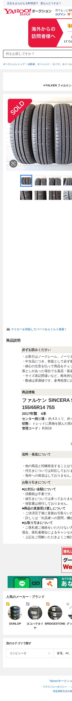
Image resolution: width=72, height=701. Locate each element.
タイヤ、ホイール (62, 64)
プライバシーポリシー (55, 686)
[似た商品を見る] (13, 164)
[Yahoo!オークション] (28, 9)
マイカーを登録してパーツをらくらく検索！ (39, 329)
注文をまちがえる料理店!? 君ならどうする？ (34, 3)
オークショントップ (14, 64)
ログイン (60, 14)
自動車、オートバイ (38, 64)
